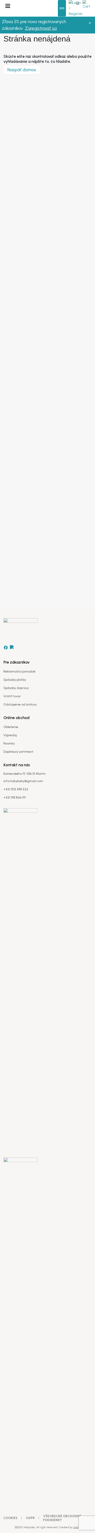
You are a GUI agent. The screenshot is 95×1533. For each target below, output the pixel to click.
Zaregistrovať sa (41, 28)
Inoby (76, 1527)
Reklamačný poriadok (19, 671)
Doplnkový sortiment (18, 752)
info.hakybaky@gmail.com (23, 781)
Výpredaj (10, 735)
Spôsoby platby (14, 680)
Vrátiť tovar (12, 696)
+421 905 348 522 (15, 789)
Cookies (10, 1518)
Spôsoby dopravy (16, 688)
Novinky (9, 743)
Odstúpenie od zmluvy (20, 704)
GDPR (30, 1518)
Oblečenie (10, 727)
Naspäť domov (21, 69)
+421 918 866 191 (14, 798)
